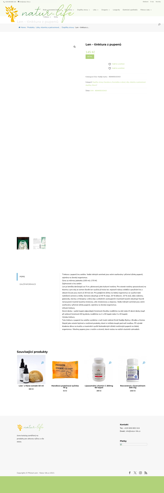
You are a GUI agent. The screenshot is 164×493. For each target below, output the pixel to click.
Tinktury (69, 17)
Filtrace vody (56, 17)
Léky (103, 10)
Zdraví (94, 85)
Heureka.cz (107, 82)
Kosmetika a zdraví (118, 82)
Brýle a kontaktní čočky (59, 10)
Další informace (28, 284)
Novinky (158, 2)
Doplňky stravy (91, 10)
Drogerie (113, 10)
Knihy (79, 17)
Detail (89, 57)
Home (23, 27)
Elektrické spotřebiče (138, 10)
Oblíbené (145, 2)
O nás (152, 2)
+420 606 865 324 (10, 2)
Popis (22, 276)
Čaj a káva (77, 10)
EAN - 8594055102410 (98, 91)
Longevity (124, 10)
